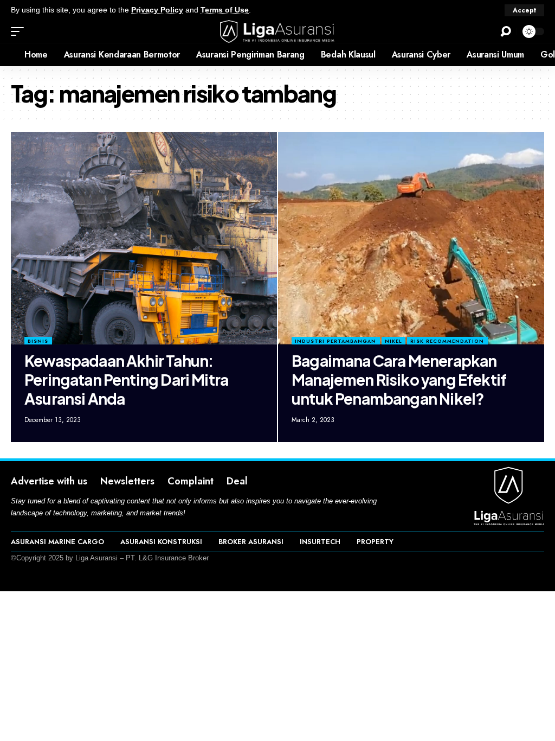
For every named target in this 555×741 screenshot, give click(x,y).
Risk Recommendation (447, 340)
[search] (506, 31)
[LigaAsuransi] (277, 31)
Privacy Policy (157, 10)
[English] (8, 54)
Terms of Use (225, 10)
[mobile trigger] (20, 31)
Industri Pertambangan (335, 340)
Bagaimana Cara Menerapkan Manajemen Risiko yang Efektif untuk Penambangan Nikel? (399, 379)
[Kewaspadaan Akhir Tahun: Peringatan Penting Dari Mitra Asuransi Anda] (144, 238)
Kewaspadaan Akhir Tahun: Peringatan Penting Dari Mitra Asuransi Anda (126, 379)
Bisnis (38, 340)
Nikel (393, 340)
